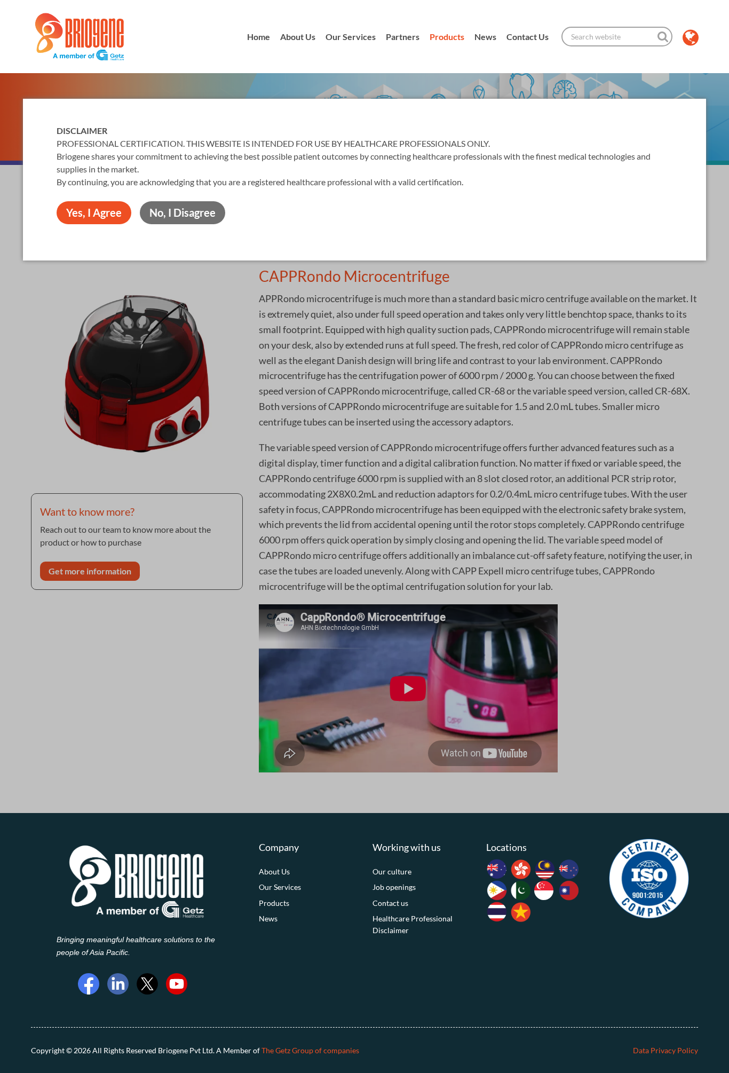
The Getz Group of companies (310, 1050)
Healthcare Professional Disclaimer (413, 924)
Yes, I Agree (94, 212)
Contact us (390, 903)
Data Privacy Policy (665, 1050)
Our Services (351, 36)
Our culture (392, 871)
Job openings (394, 886)
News (485, 36)
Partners (402, 36)
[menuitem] (307, 872)
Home (258, 36)
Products (447, 36)
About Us (297, 36)
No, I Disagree (182, 212)
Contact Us (527, 36)
